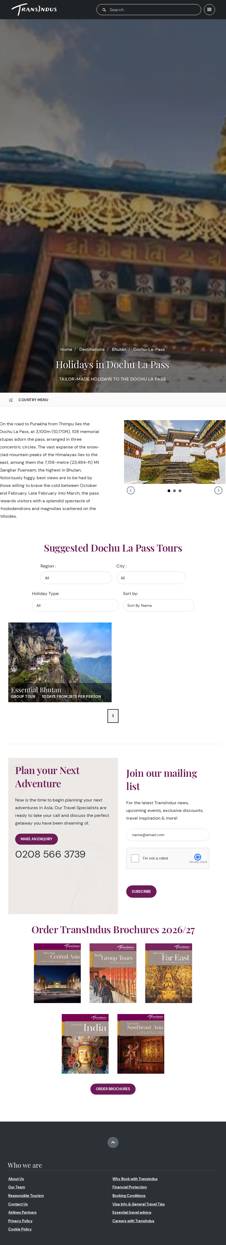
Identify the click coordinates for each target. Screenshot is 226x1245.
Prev (130, 490)
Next (218, 490)
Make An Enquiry (36, 839)
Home (66, 349)
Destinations (92, 349)
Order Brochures (113, 1089)
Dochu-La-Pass (149, 349)
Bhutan (119, 349)
